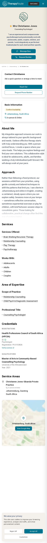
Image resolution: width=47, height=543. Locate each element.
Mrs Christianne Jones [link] (24, 66)
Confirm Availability (13, 110)
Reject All (13, 531)
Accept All (33, 531)
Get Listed (33, 3)
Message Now (25, 51)
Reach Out (23, 87)
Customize (23, 537)
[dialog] (23, 527)
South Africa (4, 66)
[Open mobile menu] (43, 4)
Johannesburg (12, 114)
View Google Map (23, 428)
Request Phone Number (23, 92)
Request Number (25, 57)
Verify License (7, 348)
